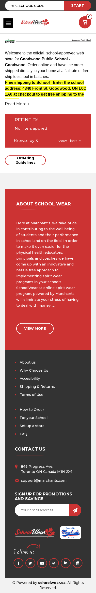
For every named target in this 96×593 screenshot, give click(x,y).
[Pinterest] (54, 563)
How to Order (32, 409)
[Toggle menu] (8, 23)
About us (28, 362)
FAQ (23, 434)
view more (35, 328)
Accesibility (30, 378)
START (77, 5)
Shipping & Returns (37, 386)
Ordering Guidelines (25, 160)
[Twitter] (30, 563)
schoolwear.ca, (52, 582)
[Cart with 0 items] (84, 22)
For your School (34, 418)
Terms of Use (31, 394)
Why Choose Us (34, 370)
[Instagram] (77, 563)
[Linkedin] (66, 563)
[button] (48, 141)
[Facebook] (18, 563)
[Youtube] (42, 563)
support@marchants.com (43, 480)
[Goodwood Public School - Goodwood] (48, 42)
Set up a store (32, 426)
